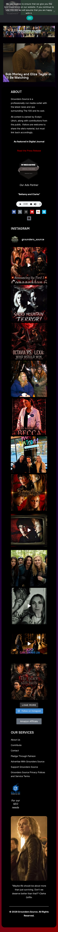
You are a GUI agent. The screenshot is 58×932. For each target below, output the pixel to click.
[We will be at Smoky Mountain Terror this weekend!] (29, 303)
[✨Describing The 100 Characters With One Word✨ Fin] (29, 417)
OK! (30, 18)
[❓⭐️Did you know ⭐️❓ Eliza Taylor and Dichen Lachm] (29, 379)
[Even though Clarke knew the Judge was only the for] (29, 644)
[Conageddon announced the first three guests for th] (29, 265)
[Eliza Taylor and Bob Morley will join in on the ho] (29, 606)
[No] (54, 11)
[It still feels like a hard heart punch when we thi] (29, 682)
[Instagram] (26, 212)
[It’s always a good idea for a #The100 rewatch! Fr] (29, 530)
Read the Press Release (29, 150)
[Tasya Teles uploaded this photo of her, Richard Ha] (29, 454)
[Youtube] (32, 212)
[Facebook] (14, 212)
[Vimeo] (44, 212)
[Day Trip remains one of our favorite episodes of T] (29, 492)
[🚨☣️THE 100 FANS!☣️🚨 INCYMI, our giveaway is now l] (29, 568)
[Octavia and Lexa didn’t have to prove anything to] (29, 341)
